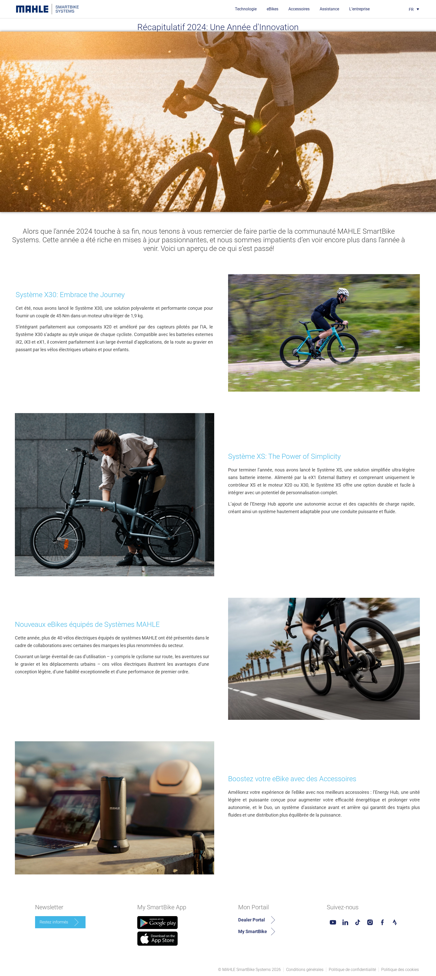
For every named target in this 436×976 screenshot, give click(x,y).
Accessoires (299, 9)
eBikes (272, 9)
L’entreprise (359, 9)
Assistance (329, 9)
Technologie (246, 9)
